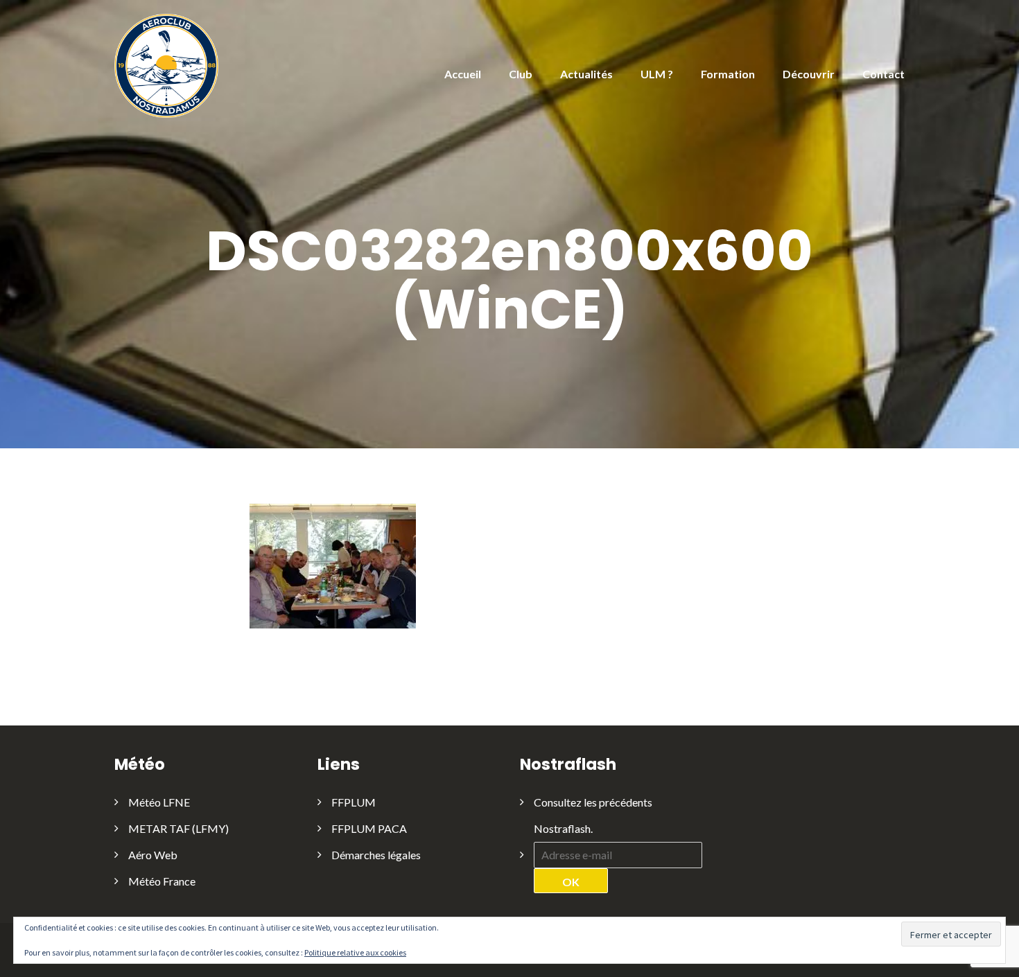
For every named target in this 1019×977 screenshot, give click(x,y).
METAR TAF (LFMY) (178, 828)
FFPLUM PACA (369, 828)
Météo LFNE (159, 802)
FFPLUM (353, 802)
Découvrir (809, 73)
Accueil (462, 73)
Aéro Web (152, 854)
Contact (883, 73)
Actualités (586, 73)
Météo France (161, 881)
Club (520, 73)
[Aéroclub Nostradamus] (166, 64)
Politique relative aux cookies (355, 952)
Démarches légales (376, 854)
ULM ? (657, 73)
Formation (728, 73)
